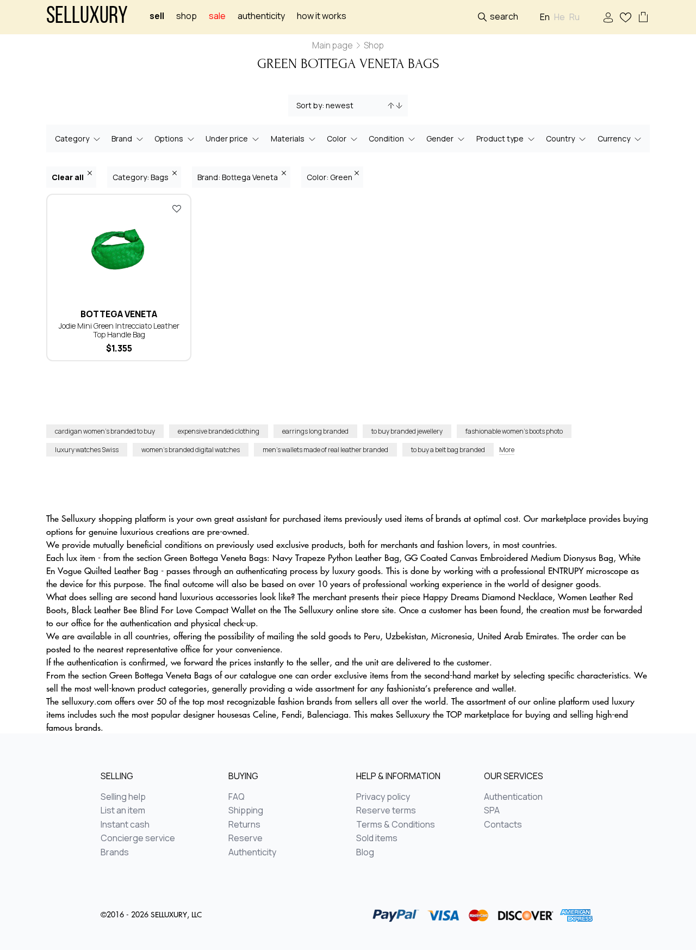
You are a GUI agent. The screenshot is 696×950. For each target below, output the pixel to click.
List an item (123, 811)
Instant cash (125, 825)
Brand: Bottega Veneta (238, 177)
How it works (321, 16)
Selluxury (87, 17)
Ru (574, 17)
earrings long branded (315, 431)
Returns (244, 825)
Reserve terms (386, 811)
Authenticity (261, 16)
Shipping (245, 811)
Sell (157, 16)
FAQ (236, 797)
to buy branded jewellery (407, 431)
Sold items (376, 838)
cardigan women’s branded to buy (105, 431)
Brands (115, 853)
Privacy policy (383, 797)
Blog (365, 853)
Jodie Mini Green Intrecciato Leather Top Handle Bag (119, 330)
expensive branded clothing (218, 431)
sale (217, 16)
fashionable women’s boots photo (514, 431)
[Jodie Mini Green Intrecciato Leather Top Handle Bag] (119, 249)
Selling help (123, 797)
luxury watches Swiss (87, 449)
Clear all (68, 177)
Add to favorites (177, 208)
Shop (186, 16)
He (559, 17)
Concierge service (138, 838)
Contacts (503, 825)
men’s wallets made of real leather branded (325, 449)
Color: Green (329, 177)
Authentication (513, 797)
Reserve (245, 838)
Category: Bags (141, 177)
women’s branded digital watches (190, 449)
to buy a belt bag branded (448, 449)
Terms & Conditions (395, 825)
